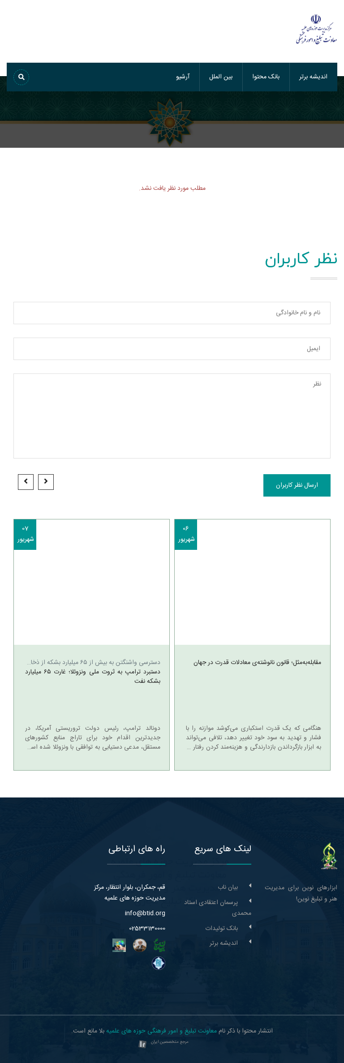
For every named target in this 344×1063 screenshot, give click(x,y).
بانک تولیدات (221, 928)
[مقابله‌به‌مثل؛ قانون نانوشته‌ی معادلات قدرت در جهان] (252, 582)
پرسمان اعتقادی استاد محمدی (217, 908)
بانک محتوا (266, 77)
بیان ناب (228, 887)
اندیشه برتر (313, 77)
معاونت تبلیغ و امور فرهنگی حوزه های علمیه (161, 1031)
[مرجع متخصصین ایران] (142, 1044)
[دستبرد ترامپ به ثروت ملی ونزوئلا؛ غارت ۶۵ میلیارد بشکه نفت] (91, 582)
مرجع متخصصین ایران (170, 1042)
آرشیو (182, 77)
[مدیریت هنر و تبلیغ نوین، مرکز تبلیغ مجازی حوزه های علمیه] (329, 856)
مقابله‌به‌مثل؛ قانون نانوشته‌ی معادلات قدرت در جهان (257, 663)
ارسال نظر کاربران (297, 485)
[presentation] (46, 482)
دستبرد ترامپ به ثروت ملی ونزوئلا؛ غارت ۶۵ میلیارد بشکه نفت (92, 677)
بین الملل (220, 77)
